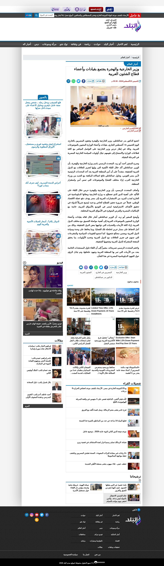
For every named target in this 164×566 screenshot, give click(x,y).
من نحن (97, 555)
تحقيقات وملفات (114, 547)
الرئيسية (135, 44)
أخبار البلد (109, 44)
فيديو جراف (98, 534)
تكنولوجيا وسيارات (96, 541)
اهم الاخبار (122, 44)
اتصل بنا (86, 555)
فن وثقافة (76, 44)
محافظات (82, 534)
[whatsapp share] (73, 81)
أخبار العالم (25, 44)
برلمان (83, 541)
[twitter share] (78, 81)
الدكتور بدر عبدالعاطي (103, 277)
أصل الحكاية (115, 534)
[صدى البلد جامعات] (80, 9)
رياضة (87, 44)
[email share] (68, 81)
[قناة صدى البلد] (110, 9)
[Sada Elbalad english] (55, 9)
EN (29, 15)
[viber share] (86, 267)
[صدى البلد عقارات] (66, 9)
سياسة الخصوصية (71, 555)
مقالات (100, 547)
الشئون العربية (85, 272)
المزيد (27, 334)
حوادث (97, 44)
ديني (36, 44)
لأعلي (134, 510)
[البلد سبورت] (96, 9)
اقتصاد (117, 541)
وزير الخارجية (121, 272)
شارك (89, 81)
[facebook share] (83, 81)
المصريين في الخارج (104, 272)
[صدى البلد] (132, 25)
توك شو (64, 44)
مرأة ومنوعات (49, 44)
